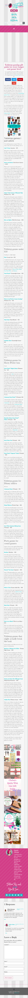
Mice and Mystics (8, 220)
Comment (6, 944)
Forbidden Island (7, 340)
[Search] (24, 23)
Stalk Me (14, 17)
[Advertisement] (14, 47)
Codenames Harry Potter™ (10, 397)
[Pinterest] (11, 10)
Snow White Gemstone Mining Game (12, 526)
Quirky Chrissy (12, 924)
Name (5, 961)
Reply (5, 919)
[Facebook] (6, 895)
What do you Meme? (8, 621)
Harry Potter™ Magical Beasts (11, 368)
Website (5, 971)
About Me (14, 14)
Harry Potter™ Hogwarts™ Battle (11, 453)
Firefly (20, 269)
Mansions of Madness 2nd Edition (11, 648)
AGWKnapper (16, 992)
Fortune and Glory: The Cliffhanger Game (13, 678)
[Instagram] (9, 895)
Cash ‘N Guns (7, 148)
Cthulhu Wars (7, 699)
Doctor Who (15, 269)
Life (12, 374)
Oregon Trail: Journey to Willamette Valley (13, 192)
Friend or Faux (7, 587)
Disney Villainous (8, 505)
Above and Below (8, 162)
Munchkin (15, 430)
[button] (14, 29)
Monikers (6, 552)
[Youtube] (14, 10)
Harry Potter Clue (8, 440)
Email (6, 966)
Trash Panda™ (7, 273)
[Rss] (16, 10)
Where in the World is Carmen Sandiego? (13, 299)
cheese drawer (7, 113)
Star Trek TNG (7, 270)
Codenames (6, 402)
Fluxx (5, 257)
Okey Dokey (6, 319)
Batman (15, 270)
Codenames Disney (8, 489)
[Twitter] (15, 895)
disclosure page (17, 75)
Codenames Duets (18, 404)
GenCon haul (18, 591)
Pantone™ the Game (8, 570)
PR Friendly (14, 20)
